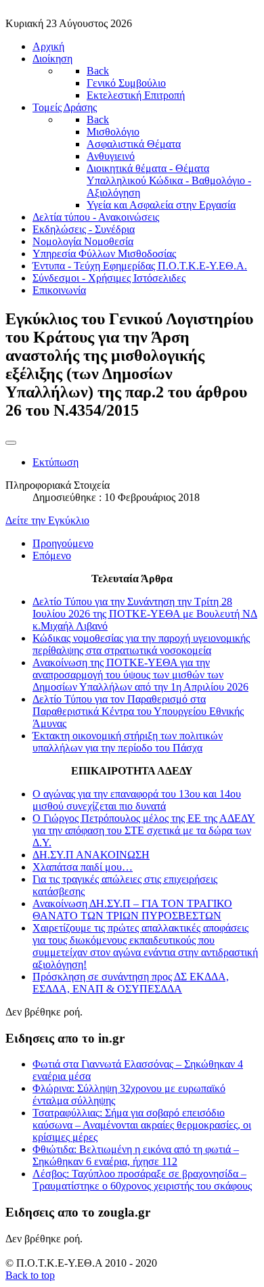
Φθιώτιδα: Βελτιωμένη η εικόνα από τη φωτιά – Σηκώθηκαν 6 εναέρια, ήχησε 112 (135, 1155)
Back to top (30, 1275)
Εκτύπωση (55, 462)
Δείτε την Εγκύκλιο (47, 520)
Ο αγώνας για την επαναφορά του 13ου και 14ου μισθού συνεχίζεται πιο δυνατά (136, 800)
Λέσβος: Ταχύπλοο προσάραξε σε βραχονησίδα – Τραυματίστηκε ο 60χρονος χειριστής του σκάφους (142, 1180)
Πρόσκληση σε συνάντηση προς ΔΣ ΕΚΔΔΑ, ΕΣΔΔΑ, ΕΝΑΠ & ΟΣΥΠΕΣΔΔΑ (130, 983)
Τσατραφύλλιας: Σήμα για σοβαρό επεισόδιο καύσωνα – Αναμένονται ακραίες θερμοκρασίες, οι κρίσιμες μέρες (141, 1125)
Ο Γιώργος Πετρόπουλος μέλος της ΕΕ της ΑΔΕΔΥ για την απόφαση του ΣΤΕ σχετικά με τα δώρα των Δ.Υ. (143, 830)
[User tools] (10, 443)
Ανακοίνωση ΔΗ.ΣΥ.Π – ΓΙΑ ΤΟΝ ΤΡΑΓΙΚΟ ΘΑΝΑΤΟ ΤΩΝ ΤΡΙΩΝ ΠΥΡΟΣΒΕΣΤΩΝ (132, 909)
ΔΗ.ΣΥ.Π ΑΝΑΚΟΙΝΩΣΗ (91, 854)
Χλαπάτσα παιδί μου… (82, 867)
